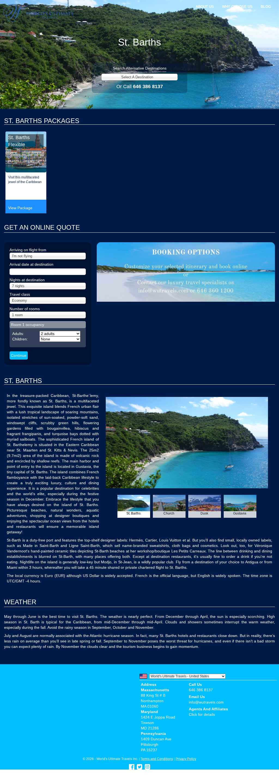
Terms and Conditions (157, 759)
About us (205, 7)
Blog (266, 7)
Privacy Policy (185, 759)
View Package (20, 208)
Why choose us (237, 7)
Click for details (202, 714)
